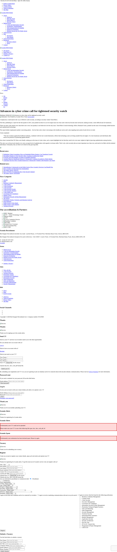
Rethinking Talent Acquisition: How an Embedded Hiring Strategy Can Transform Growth (28, 154)
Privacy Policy (7, 5)
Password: (3, 394)
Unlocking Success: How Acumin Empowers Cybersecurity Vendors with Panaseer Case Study (29, 160)
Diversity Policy (11, 21)
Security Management (9, 284)
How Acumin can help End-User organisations (16, 168)
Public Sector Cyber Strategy (11, 204)
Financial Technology (13, 29)
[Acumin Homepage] (6, 12)
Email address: (4, 381)
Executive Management (9, 282)
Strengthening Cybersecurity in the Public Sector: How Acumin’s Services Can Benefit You (28, 167)
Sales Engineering (8, 279)
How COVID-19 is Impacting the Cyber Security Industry (19, 172)
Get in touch (31, 117)
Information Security (9, 278)
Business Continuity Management (12, 183)
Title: (1, 464)
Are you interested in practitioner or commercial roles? (14, 479)
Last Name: (3, 468)
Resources (6, 40)
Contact (5, 45)
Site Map (5, 10)
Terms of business (8, 298)
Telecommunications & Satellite (15, 28)
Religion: (2, 487)
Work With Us (11, 20)
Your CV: (2, 362)
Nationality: (3, 490)
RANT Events (7, 293)
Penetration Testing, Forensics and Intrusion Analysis (17, 200)
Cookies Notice (7, 6)
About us (9, 17)
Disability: (3, 493)
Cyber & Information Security (11, 251)
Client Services (7, 32)
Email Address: (4, 470)
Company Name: (4, 545)
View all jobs (7, 270)
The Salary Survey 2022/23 (10, 170)
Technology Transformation (14, 26)
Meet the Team (11, 18)
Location (2, 243)
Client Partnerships (8, 38)
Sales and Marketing (8, 281)
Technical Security (8, 206)
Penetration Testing (8, 274)
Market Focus (7, 23)
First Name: (3, 466)
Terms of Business (8, 8)
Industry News (7, 195)
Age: (1, 485)
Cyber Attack (7, 184)
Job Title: (2, 544)
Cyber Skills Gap (8, 192)
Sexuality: (2, 488)
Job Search (10, 35)
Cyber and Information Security (15, 25)
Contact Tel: (3, 472)
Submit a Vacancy (8, 263)
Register (2, 351)
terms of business (93, 371)
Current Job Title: (4, 473)
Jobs (4, 34)
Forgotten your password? (7, 398)
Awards (5, 180)
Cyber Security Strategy (9, 190)
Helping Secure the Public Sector (12, 257)
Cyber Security (7, 187)
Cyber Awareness (8, 186)
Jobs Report (10, 37)
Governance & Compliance (10, 193)
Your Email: (3, 359)
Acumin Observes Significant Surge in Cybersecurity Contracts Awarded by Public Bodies (27, 159)
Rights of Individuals (9, 3)
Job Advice (6, 198)
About (5, 15)
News (8, 43)
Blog (4, 181)
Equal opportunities (5, 482)
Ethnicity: (2, 491)
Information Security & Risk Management (14, 197)
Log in (2, 345)
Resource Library (11, 41)
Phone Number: (4, 549)
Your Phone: (3, 361)
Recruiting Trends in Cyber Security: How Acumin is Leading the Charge (23, 156)
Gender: (2, 483)
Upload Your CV (4, 475)
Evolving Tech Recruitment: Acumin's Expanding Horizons (19, 157)
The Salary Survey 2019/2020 (11, 173)
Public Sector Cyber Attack (10, 203)
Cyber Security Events (9, 189)
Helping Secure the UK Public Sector (17, 31)
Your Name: (3, 357)
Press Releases (7, 201)
